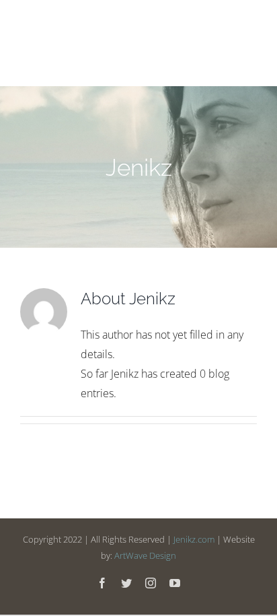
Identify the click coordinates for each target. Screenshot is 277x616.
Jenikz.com (193, 539)
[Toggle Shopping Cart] (206, 43)
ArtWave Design (145, 555)
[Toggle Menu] (246, 43)
